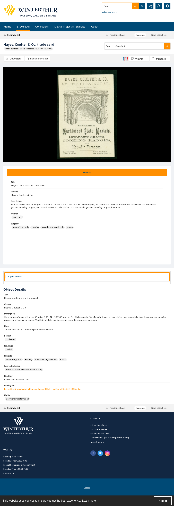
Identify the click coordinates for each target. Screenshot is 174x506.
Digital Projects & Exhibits (69, 26)
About (94, 26)
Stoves (70, 227)
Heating (35, 227)
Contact (87, 487)
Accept (163, 500)
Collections (42, 26)
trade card (17, 217)
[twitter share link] (100, 453)
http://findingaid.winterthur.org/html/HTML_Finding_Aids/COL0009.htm (42, 388)
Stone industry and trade (53, 227)
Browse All (23, 26)
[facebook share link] (93, 453)
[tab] (87, 172)
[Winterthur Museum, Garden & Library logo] (30, 11)
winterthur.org (97, 442)
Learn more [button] (89, 500)
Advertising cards (21, 227)
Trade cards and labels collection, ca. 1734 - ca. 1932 (28, 48)
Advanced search (110, 12)
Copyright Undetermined (17, 398)
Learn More (8, 473)
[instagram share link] (107, 453)
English (9, 349)
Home (7, 26)
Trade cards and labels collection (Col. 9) (24, 369)
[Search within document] (167, 46)
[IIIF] (125, 58)
